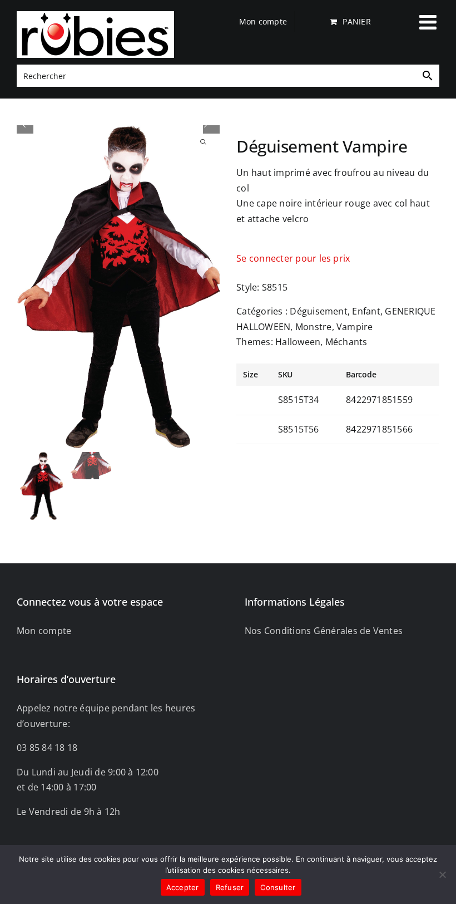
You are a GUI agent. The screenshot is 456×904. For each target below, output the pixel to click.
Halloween (297, 342)
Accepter (182, 887)
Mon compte (44, 631)
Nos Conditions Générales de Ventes (324, 631)
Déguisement (319, 311)
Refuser (230, 887)
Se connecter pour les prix (293, 258)
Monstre (313, 327)
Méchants (346, 342)
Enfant (366, 311)
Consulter (277, 887)
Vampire (354, 327)
